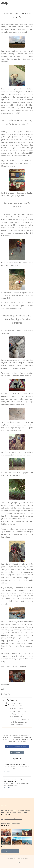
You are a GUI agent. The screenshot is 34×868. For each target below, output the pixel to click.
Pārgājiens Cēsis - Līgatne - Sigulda (10, 823)
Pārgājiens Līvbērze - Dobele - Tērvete (11, 819)
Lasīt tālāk (7, 771)
